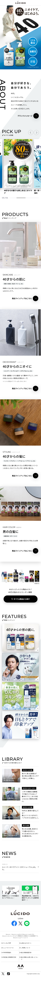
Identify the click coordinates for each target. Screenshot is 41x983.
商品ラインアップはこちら (22, 298)
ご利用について (25, 948)
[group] (18, 166)
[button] (30, 132)
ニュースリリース (8, 948)
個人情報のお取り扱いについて (29, 958)
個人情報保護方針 (26, 952)
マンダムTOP (7, 943)
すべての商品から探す (22, 599)
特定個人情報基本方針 (9, 957)
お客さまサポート (26, 943)
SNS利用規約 (7, 952)
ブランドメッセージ (24, 116)
